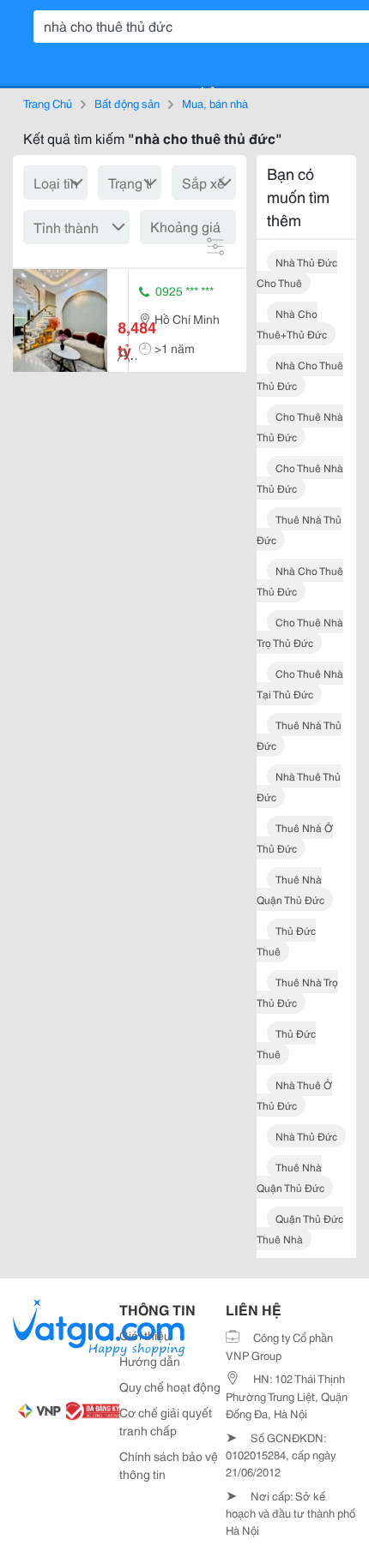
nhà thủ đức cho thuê (297, 272)
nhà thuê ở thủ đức (294, 1094)
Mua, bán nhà (215, 103)
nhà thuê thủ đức (299, 786)
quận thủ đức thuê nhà (300, 1228)
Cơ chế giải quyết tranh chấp (165, 1421)
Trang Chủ (47, 103)
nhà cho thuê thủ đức (300, 374)
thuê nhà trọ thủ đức (297, 991)
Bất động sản (127, 103)
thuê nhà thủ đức (299, 529)
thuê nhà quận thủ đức (290, 889)
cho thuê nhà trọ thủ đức (300, 632)
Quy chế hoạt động (170, 1386)
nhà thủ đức (306, 1136)
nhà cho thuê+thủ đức (292, 323)
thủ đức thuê (286, 940)
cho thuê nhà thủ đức (300, 426)
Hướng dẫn (149, 1360)
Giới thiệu (145, 1335)
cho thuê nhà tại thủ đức (300, 683)
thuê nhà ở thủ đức (295, 837)
